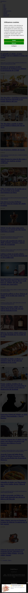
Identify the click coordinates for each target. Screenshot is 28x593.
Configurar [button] (14, 46)
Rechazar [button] (14, 43)
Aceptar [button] (14, 40)
